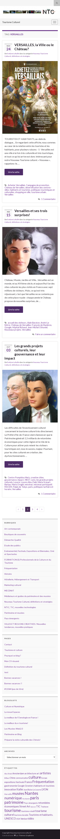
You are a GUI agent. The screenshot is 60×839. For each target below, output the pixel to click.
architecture (30, 773)
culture (35, 777)
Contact (8, 644)
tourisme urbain (38, 192)
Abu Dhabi (8, 774)
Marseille (8, 794)
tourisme (12, 810)
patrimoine (14, 802)
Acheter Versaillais (16, 185)
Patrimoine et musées (14, 613)
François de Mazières (42, 325)
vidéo (30, 818)
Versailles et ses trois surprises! (30, 213)
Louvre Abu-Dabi (29, 482)
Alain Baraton (33, 322)
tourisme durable (21, 815)
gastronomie (10, 785)
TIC (38, 806)
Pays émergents (11, 618)
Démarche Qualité (12, 540)
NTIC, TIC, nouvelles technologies (20, 607)
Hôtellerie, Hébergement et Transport (21, 579)
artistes (45, 773)
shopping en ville (22, 192)
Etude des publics (12, 545)
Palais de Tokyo (20, 487)
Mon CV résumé (11, 661)
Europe (44, 778)
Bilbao (6, 778)
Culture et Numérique (14, 706)
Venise (24, 818)
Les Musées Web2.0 (13, 728)
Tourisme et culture (13, 650)
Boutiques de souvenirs (15, 534)
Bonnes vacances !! (13, 683)
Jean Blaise (27, 789)
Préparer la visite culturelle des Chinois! (22, 740)
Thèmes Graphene (26, 835)
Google (8, 327)
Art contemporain (12, 529)
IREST (27, 480)
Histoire (8, 574)
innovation (10, 789)
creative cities (37, 477)
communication (22, 778)
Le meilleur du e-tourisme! (16, 723)
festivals (20, 782)
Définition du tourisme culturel (18, 666)
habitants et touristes (20, 190)
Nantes (31, 793)
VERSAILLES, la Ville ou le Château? (34, 47)
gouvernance (11, 480)
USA (18, 819)
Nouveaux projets (13, 329)
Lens (33, 480)
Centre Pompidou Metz (19, 477)
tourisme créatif (28, 811)
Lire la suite (13, 172)
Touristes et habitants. (41, 814)
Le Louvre (37, 789)
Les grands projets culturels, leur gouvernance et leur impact (25, 352)
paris (30, 487)
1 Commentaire (48, 199)
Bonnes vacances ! (12, 678)
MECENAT (9, 590)
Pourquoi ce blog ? (12, 655)
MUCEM (8, 487)
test (6, 672)
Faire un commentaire (45, 334)
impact (21, 480)
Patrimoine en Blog (13, 734)
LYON (45, 789)
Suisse (33, 807)
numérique (13, 798)
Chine (12, 777)
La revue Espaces (12, 712)
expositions (9, 782)
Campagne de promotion (37, 185)
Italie (19, 789)
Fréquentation (10, 568)
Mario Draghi (18, 484)
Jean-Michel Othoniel (37, 327)
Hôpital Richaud (19, 327)
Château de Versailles (14, 187)
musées (18, 793)
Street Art (24, 806)
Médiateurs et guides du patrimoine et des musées (27, 596)
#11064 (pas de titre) (13, 689)
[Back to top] (53, 832)
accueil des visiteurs (17, 322)
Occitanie (26, 799)
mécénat (29, 484)
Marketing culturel (12, 585)
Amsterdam (18, 773)
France (28, 781)
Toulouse (44, 806)
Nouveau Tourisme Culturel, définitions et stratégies (28, 601)
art (38, 773)
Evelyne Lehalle (13, 53)
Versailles (9, 194)
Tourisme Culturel (11, 22)
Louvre (17, 482)
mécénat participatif (43, 484)
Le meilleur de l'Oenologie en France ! (21, 717)
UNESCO (10, 818)
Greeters (29, 786)
